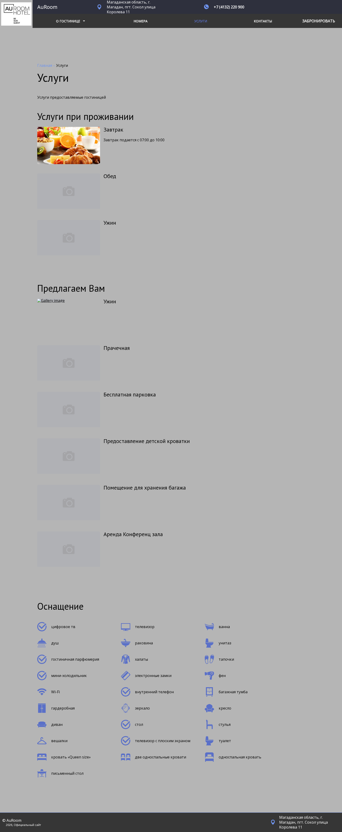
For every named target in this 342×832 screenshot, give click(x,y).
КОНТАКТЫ (263, 21)
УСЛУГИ (200, 21)
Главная (45, 65)
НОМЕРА (141, 21)
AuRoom (47, 6)
